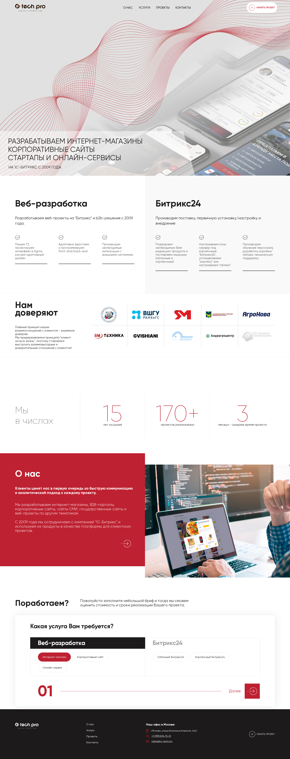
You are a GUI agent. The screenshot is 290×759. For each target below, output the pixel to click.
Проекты (162, 7)
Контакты (183, 7)
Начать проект (265, 7)
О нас (128, 7)
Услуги (144, 7)
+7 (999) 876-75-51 (161, 736)
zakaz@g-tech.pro (161, 741)
